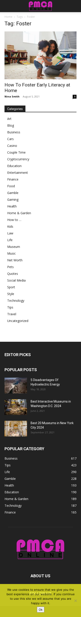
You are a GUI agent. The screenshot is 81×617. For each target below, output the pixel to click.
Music (11, 253)
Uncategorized (17, 321)
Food (11, 186)
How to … (14, 220)
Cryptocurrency (18, 159)
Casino (12, 145)
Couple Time (16, 152)
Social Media (16, 280)
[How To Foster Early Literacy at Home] (40, 55)
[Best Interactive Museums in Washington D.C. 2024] (15, 407)
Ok (41, 609)
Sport (11, 287)
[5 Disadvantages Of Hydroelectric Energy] (15, 385)
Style (10, 294)
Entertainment (17, 172)
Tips (10, 307)
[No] (75, 600)
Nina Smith (12, 96)
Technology (15, 300)
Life (10, 240)
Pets (10, 267)
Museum (13, 247)
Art (9, 119)
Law (10, 233)
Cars (10, 139)
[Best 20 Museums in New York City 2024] (15, 428)
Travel (11, 314)
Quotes (12, 273)
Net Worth (14, 260)
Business (13, 132)
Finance (12, 179)
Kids (10, 226)
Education (14, 166)
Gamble (12, 193)
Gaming (12, 199)
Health (12, 206)
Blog (10, 125)
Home (8, 17)
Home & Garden (19, 213)
